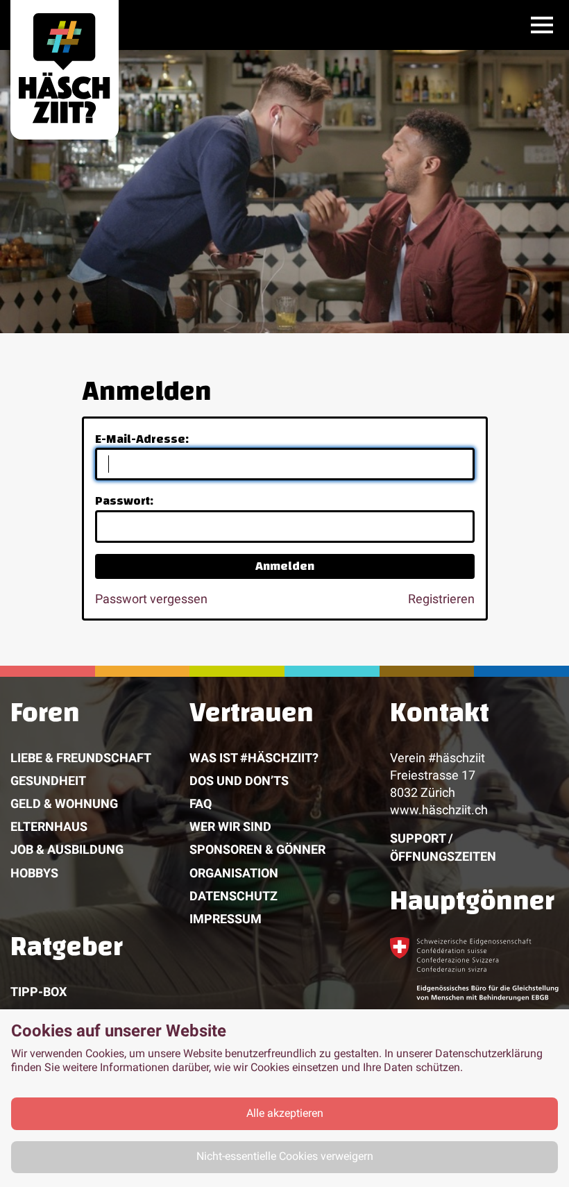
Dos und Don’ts (239, 780)
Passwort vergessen (151, 598)
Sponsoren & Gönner (257, 849)
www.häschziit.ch (439, 809)
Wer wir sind (230, 826)
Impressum (225, 918)
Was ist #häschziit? (254, 757)
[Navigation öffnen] (542, 25)
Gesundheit (48, 780)
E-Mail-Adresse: (142, 439)
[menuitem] (99, 816)
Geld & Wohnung (64, 803)
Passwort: (124, 500)
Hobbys (34, 873)
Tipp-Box (38, 991)
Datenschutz (233, 896)
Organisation (233, 873)
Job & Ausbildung (67, 849)
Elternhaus (48, 826)
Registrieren (441, 598)
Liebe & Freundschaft (80, 757)
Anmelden (284, 566)
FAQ (200, 803)
